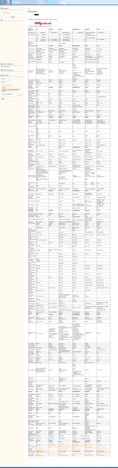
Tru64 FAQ (99, 444)
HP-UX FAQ (61, 444)
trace (98, 355)
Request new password (6, 86)
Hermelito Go (51, 26)
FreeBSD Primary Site (54, 453)
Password (3, 81)
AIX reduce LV (39, 285)
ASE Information (100, 455)
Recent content (7, 13)
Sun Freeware (88, 453)
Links (29, 442)
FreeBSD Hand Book (53, 446)
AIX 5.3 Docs (39, 446)
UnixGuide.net (16, 2)
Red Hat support (76, 449)
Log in (30, 457)
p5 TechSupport (40, 449)
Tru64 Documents (101, 446)
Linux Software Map (77, 453)
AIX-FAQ (38, 444)
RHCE (74, 455)
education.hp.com (63, 455)
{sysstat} (76, 96)
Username (3, 78)
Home (29, 9)
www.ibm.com (39, 455)
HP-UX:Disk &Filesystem (64, 210)
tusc (60, 355)
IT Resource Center (63, 449)
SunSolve (87, 449)
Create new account (6, 85)
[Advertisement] (6, 42)
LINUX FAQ (75, 444)
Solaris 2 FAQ (88, 444)
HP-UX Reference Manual (65, 446)
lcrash (74, 353)
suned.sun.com (88, 455)
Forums (5, 12)
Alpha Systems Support (102, 449)
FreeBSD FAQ (52, 444)
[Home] (5, 3)
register (34, 457)
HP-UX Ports (62, 453)
